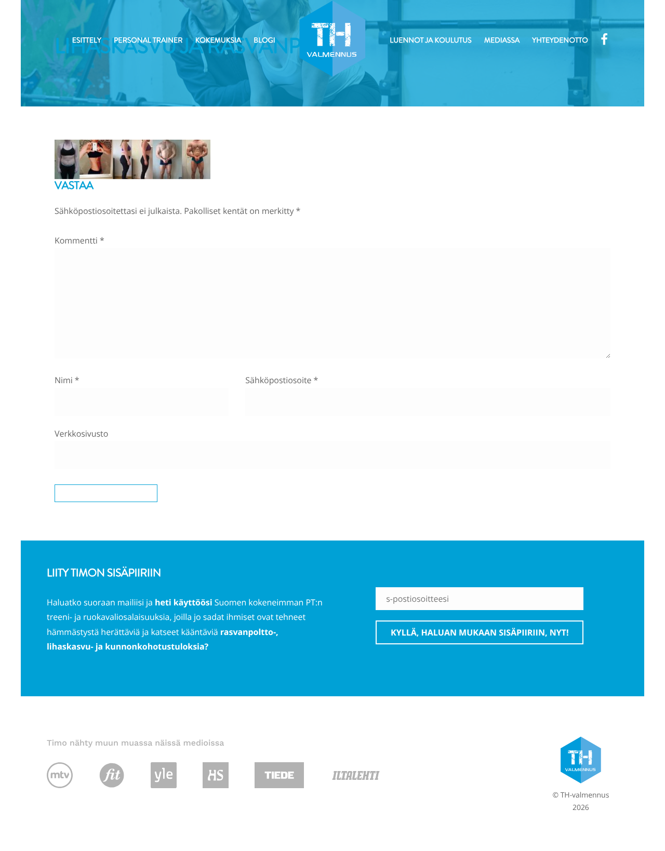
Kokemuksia (218, 40)
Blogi (264, 40)
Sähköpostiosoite (281, 380)
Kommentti (79, 240)
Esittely (86, 40)
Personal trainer (148, 40)
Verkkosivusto (81, 433)
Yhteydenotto (560, 40)
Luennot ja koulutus (430, 40)
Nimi (67, 380)
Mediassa (502, 40)
